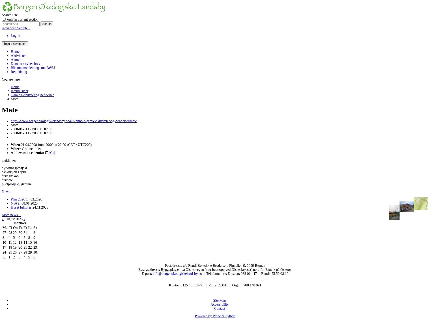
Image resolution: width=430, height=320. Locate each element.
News (6, 192)
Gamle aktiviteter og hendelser (32, 95)
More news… (11, 215)
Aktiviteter (18, 56)
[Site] (53, 11)
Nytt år (16, 203)
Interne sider (19, 91)
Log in (15, 36)
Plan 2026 (18, 199)
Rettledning (19, 72)
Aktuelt (16, 60)
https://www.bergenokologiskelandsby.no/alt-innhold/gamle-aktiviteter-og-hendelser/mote (74, 121)
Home (15, 51)
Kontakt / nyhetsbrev (25, 64)
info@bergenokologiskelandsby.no (177, 273)
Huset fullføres (21, 207)
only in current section (23, 19)
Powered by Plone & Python (215, 316)
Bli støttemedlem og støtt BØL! (33, 68)
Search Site (10, 15)
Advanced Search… (16, 28)
